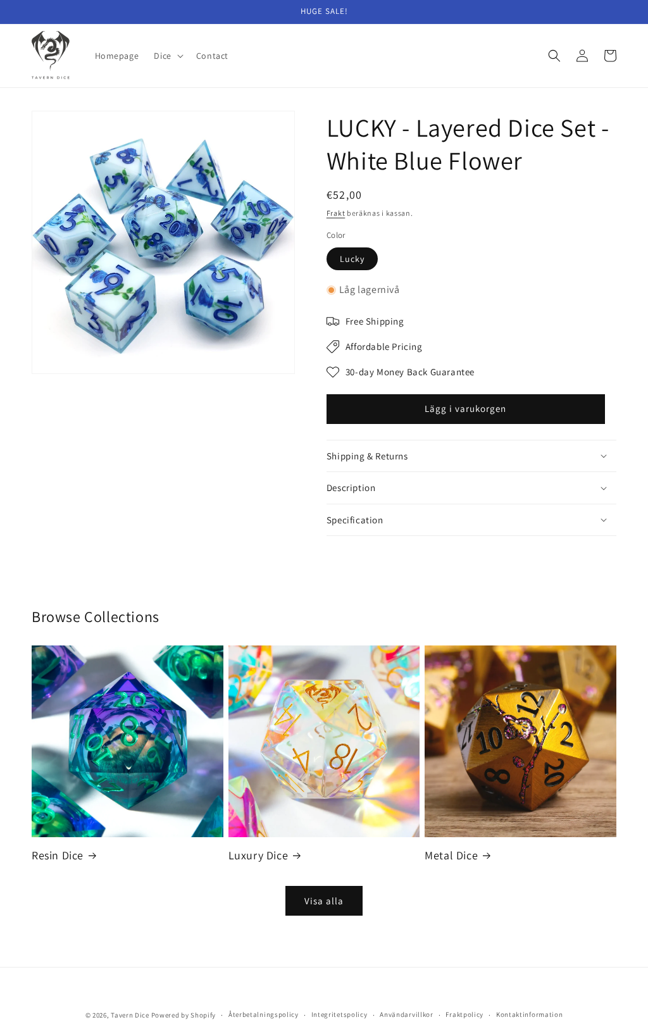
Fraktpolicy (464, 1014)
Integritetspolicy (339, 1014)
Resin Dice (58, 855)
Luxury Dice (258, 855)
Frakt (336, 213)
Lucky (352, 259)
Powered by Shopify (183, 1015)
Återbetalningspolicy (263, 1014)
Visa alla (324, 901)
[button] (167, 55)
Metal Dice (451, 855)
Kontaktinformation (529, 1014)
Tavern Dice (130, 1015)
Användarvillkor (406, 1014)
